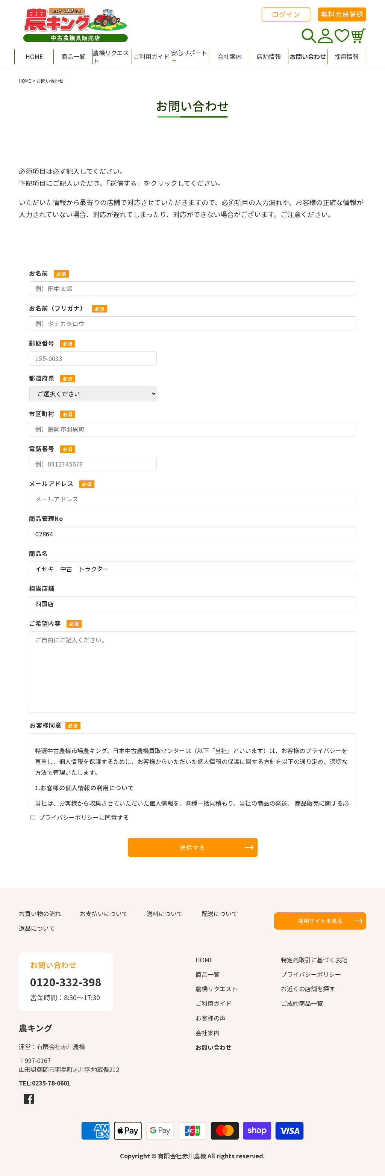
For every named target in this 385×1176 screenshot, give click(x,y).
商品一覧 (208, 974)
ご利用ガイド (214, 1003)
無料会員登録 (342, 14)
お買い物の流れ (40, 913)
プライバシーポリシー (311, 974)
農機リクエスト (217, 988)
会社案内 (208, 1032)
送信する (192, 847)
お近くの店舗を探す (308, 988)
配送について (220, 913)
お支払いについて (104, 913)
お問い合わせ (214, 1047)
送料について (165, 913)
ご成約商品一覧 (302, 1003)
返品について (37, 928)
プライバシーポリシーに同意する (84, 817)
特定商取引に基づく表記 (314, 959)
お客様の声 (211, 1017)
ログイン (286, 14)
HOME (25, 80)
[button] (190, 56)
